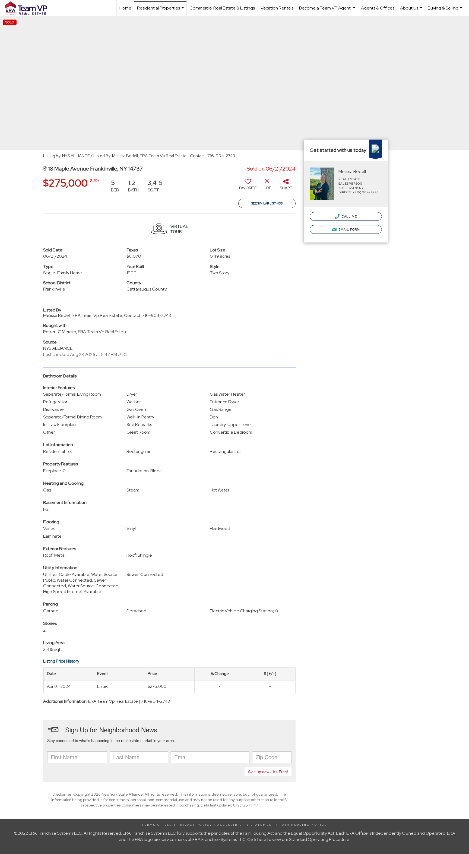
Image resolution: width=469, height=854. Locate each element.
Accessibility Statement (246, 825)
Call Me (349, 216)
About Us (411, 10)
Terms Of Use (157, 825)
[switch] (247, 186)
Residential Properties (161, 10)
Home (125, 8)
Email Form (349, 229)
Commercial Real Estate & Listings (222, 8)
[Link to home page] (28, 8)
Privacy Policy (195, 825)
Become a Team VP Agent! (328, 10)
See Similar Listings (267, 203)
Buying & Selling (446, 10)
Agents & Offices (377, 8)
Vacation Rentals (277, 8)
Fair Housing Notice (303, 825)
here (261, 839)
